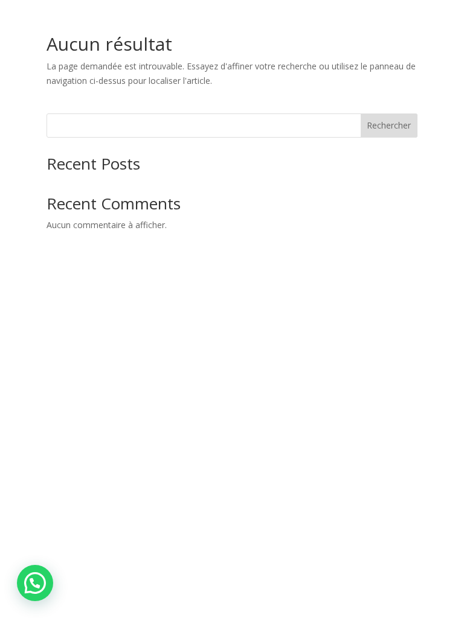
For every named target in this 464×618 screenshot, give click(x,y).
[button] (35, 583)
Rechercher (389, 125)
